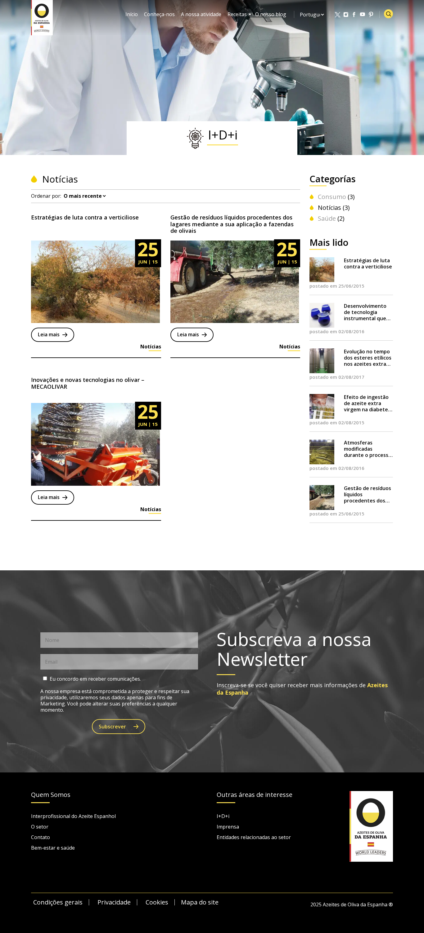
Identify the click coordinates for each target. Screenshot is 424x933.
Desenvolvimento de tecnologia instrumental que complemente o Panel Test (365, 312)
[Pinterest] (371, 14)
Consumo (332, 196)
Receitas (237, 14)
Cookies (157, 902)
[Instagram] (346, 14)
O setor (39, 826)
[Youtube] (362, 14)
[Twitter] (337, 14)
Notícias (329, 207)
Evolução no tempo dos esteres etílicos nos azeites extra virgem (367, 357)
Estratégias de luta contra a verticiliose (368, 263)
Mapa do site (200, 902)
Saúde (327, 218)
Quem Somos (50, 795)
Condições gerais (58, 902)
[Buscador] (388, 13)
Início (131, 14)
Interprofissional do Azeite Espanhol (73, 816)
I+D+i (223, 816)
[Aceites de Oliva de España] (42, 17)
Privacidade (114, 902)
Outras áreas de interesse (254, 795)
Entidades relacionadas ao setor (254, 837)
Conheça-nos (159, 14)
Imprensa (228, 826)
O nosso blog (270, 14)
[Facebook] (354, 14)
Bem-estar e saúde (53, 847)
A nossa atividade (201, 14)
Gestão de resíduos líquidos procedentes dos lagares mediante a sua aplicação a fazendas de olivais (367, 494)
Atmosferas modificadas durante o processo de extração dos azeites (367, 449)
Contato (40, 837)
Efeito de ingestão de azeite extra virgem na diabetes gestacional (367, 403)
